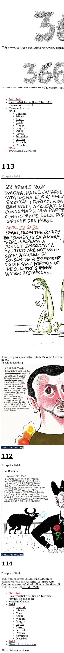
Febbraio (21, 116)
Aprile (19, 122)
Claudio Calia (30, 587)
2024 (12, 111)
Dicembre (21, 145)
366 (7, 360)
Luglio (20, 131)
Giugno (20, 128)
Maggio (20, 125)
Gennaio (21, 113)
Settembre (22, 136)
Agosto (20, 133)
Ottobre (20, 139)
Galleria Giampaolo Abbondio (42, 584)
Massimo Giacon (19, 108)
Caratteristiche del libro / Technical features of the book (30, 104)
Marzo (20, 119)
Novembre (22, 142)
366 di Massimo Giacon (47, 357)
